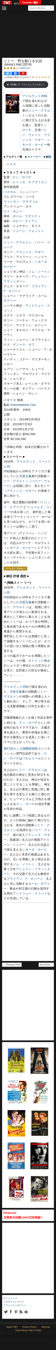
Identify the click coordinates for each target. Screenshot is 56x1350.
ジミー (11, 526)
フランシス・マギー (30, 252)
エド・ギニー (13, 211)
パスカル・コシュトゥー (21, 192)
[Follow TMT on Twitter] (5, 1314)
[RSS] (15, 1314)
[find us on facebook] (10, 1314)
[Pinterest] (23, 73)
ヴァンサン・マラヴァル (21, 201)
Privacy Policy (29, 1327)
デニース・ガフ (24, 344)
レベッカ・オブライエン (30, 182)
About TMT (12, 1327)
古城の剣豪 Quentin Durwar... (15, 1149)
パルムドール (31, 758)
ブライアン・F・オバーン (25, 878)
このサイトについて (13, 1302)
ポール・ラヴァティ (27, 216)
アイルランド (26, 461)
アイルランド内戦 (34, 96)
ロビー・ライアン (25, 221)
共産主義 (25, 476)
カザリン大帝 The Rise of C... (16, 1117)
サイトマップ (10, 1298)
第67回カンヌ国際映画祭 (21, 748)
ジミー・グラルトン (18, 242)
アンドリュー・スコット (30, 893)
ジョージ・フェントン (28, 231)
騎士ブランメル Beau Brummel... (16, 1087)
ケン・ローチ (22, 177)
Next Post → (46, 964)
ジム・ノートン (39, 271)
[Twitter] (7, 73)
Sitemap (45, 1327)
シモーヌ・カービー (20, 548)
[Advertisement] (28, 36)
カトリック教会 (39, 660)
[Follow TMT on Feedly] (25, 1314)
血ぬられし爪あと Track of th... (16, 1183)
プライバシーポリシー (14, 1305)
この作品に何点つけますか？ (18, 77)
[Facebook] (15, 73)
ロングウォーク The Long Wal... (39, 1055)
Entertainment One (23, 405)
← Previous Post (11, 964)
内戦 (7, 471)
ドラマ (11, 164)
